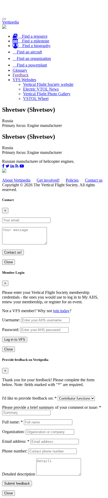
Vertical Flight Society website (48, 84)
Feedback (21, 75)
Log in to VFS (14, 340)
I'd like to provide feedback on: (29, 398)
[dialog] (54, 311)
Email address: (15, 441)
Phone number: (14, 451)
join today (61, 311)
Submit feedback (17, 483)
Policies (72, 180)
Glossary (20, 70)
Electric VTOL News (41, 89)
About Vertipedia (16, 180)
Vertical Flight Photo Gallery (47, 94)
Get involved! (48, 180)
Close (8, 262)
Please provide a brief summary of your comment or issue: (51, 407)
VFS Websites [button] (24, 79)
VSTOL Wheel (35, 98)
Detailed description (18, 474)
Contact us (93, 180)
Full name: (12, 422)
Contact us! (13, 252)
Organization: (13, 431)
